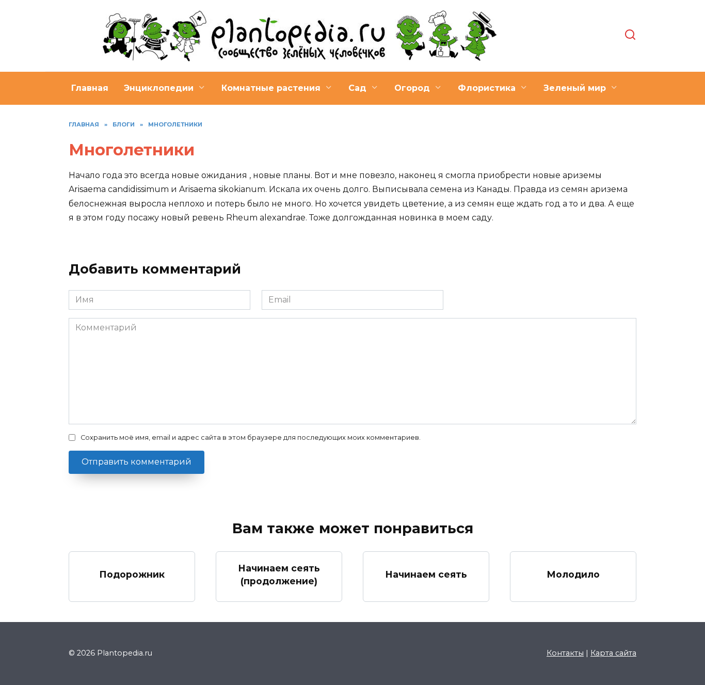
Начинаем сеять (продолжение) (279, 574)
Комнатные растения (271, 88)
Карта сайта (613, 653)
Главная (89, 88)
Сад (357, 88)
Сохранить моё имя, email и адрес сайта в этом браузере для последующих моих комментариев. (251, 437)
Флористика (487, 88)
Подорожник (132, 574)
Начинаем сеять (426, 574)
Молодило (573, 574)
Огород (412, 88)
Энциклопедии (159, 88)
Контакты (565, 653)
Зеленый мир (574, 88)
